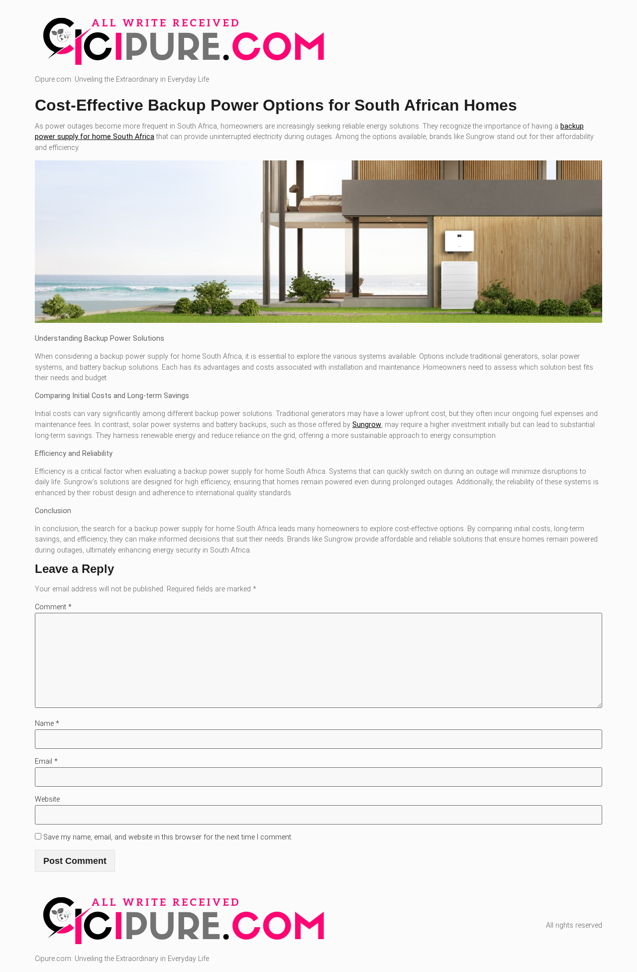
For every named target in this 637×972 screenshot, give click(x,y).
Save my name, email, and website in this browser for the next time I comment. (168, 837)
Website (47, 799)
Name (47, 723)
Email (46, 761)
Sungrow (366, 424)
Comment (53, 607)
